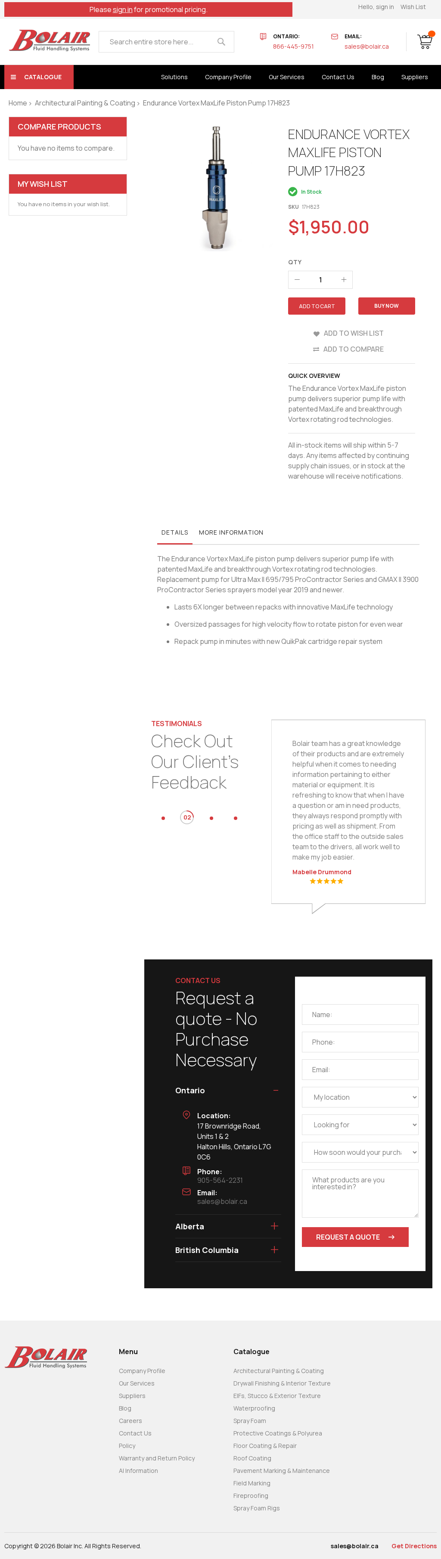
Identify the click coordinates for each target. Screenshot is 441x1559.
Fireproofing (250, 1495)
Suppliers (132, 1396)
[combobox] (166, 41)
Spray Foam (249, 1421)
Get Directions (414, 1546)
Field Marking (251, 1483)
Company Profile (142, 1371)
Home (18, 103)
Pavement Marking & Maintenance (281, 1470)
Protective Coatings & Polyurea (277, 1433)
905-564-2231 (220, 1180)
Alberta (189, 1226)
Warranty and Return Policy (157, 1458)
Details (174, 532)
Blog (125, 1408)
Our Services (137, 1383)
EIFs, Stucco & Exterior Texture (277, 1396)
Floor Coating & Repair (265, 1445)
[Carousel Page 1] (163, 818)
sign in (123, 9)
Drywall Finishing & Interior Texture (282, 1383)
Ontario (190, 1090)
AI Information (138, 1470)
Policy (127, 1445)
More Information (231, 532)
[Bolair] (49, 40)
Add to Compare (353, 349)
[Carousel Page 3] (211, 818)
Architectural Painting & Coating (85, 103)
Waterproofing (254, 1408)
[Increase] (343, 279)
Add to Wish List (354, 333)
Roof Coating (252, 1458)
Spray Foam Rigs (256, 1508)
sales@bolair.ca (367, 46)
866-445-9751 (293, 46)
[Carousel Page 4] (235, 818)
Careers (130, 1421)
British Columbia (207, 1250)
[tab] (175, 534)
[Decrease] (297, 279)
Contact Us (135, 1433)
